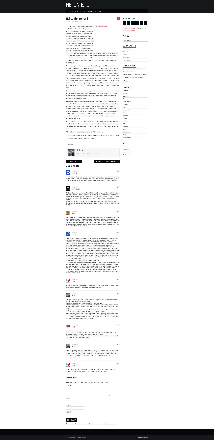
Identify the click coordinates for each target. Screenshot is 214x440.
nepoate (74, 296)
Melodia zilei (126, 110)
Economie (125, 96)
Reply (118, 171)
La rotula (70, 144)
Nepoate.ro (78, 4)
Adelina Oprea (126, 49)
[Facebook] (128, 23)
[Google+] (137, 23)
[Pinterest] (141, 23)
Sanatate (125, 126)
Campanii (125, 90)
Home (69, 11)
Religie (124, 123)
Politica (125, 118)
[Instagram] (145, 23)
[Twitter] (124, 23)
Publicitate (125, 121)
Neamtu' (74, 213)
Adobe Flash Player (130, 28)
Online (124, 112)
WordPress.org (127, 154)
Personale (125, 115)
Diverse (125, 93)
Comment (70, 385)
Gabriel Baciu (126, 51)
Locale (124, 107)
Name (68, 398)
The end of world (75, 161)
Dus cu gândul (76, 189)
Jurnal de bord (127, 101)
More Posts (81, 153)
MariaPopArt (126, 57)
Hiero (139, 437)
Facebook (96, 153)
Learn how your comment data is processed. (102, 424)
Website (69, 412)
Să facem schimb (87, 11)
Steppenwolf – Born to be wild (106, 161)
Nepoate (82, 21)
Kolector (125, 54)
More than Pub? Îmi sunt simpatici (136, 69)
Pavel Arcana (126, 60)
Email (68, 405)
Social (124, 129)
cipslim (74, 234)
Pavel (73, 281)
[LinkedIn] (133, 23)
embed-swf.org (131, 30)
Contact (76, 11)
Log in (124, 146)
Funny (124, 99)
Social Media (126, 132)
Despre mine (98, 11)
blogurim (74, 173)
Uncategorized (127, 137)
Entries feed (126, 149)
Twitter (89, 153)
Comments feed (127, 152)
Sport (124, 134)
